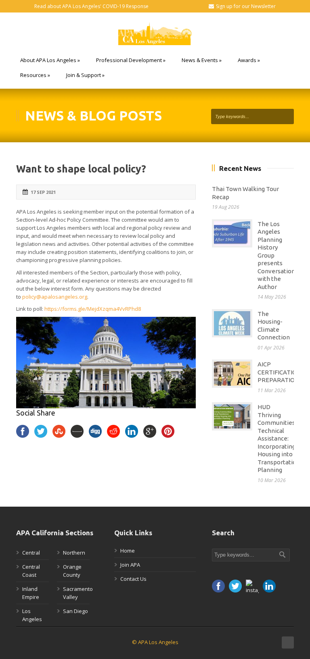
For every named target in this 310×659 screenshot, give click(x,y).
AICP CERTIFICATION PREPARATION (279, 372)
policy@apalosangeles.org (54, 296)
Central (31, 552)
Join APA (130, 564)
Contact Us (133, 578)
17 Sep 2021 (43, 192)
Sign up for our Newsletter (246, 6)
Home (127, 550)
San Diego (75, 611)
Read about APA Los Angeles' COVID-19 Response (91, 6)
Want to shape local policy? (81, 169)
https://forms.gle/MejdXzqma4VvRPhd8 (92, 308)
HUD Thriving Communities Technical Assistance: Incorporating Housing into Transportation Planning (279, 438)
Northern (74, 552)
